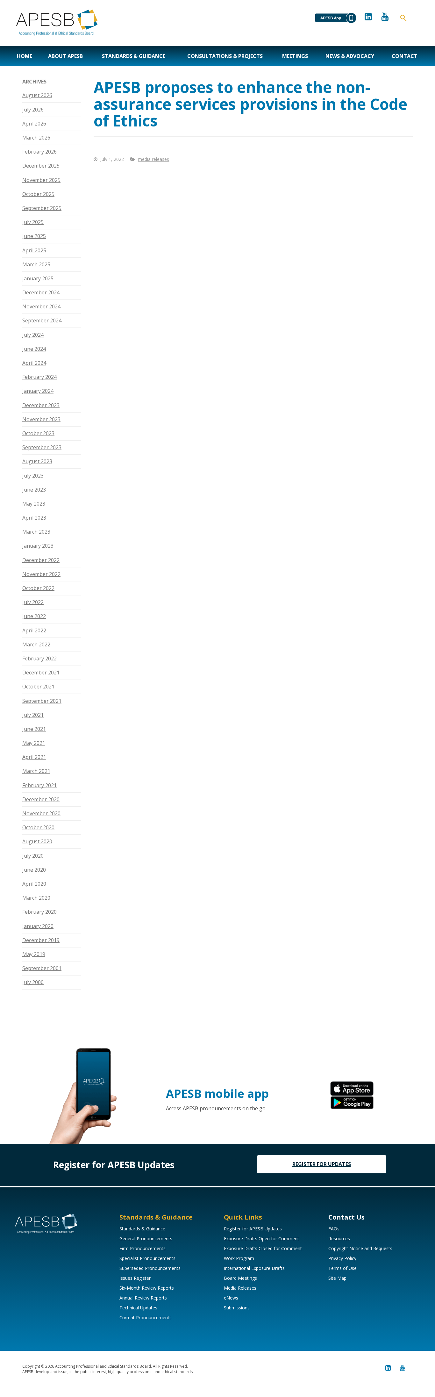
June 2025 (34, 236)
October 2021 (38, 686)
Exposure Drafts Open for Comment (261, 1238)
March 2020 (36, 897)
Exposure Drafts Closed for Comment (263, 1248)
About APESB (65, 56)
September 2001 (41, 968)
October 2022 (38, 588)
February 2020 (39, 911)
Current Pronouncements (145, 1317)
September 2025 (41, 208)
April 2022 (34, 630)
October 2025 (38, 194)
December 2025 (41, 165)
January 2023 (37, 545)
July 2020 (33, 855)
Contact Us (346, 1217)
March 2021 (36, 770)
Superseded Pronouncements (150, 1268)
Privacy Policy (342, 1258)
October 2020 (38, 827)
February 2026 (39, 151)
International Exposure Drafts (254, 1268)
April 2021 (34, 756)
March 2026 (36, 137)
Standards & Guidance (133, 56)
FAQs (333, 1229)
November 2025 (41, 180)
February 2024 (39, 376)
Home (24, 56)
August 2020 (37, 841)
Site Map (337, 1278)
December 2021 (41, 672)
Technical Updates (138, 1308)
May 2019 (33, 954)
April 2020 (34, 883)
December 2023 (41, 405)
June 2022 (34, 616)
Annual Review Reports (143, 1298)
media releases (153, 159)
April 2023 (34, 517)
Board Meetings (240, 1278)
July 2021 (33, 714)
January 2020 (37, 926)
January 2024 (37, 390)
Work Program (239, 1258)
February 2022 (39, 658)
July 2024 (33, 334)
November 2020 (41, 813)
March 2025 (36, 264)
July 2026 (33, 109)
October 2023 (38, 433)
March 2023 (36, 531)
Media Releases (240, 1288)
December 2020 (41, 799)
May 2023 (33, 503)
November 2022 (41, 574)
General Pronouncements (145, 1238)
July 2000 (33, 982)
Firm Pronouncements (142, 1248)
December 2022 (41, 560)
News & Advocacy (349, 56)
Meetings (295, 56)
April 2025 (34, 250)
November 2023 (41, 419)
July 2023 (33, 475)
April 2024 (34, 362)
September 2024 (41, 320)
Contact (404, 56)
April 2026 (34, 123)
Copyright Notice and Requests (360, 1248)
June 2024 (34, 348)
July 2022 (33, 602)
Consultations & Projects (225, 56)
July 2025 (33, 222)
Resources (339, 1238)
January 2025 (37, 278)
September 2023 (41, 447)
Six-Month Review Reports (146, 1288)
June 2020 (34, 869)
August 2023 (37, 461)
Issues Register (135, 1278)
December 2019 (41, 940)
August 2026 (37, 95)
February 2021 (39, 785)
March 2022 (36, 644)
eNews (231, 1298)
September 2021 (41, 700)
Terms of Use (342, 1268)
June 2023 (34, 489)
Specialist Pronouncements (147, 1258)
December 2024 (41, 292)
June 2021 (34, 728)
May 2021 (33, 742)
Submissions (237, 1308)
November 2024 (41, 306)
